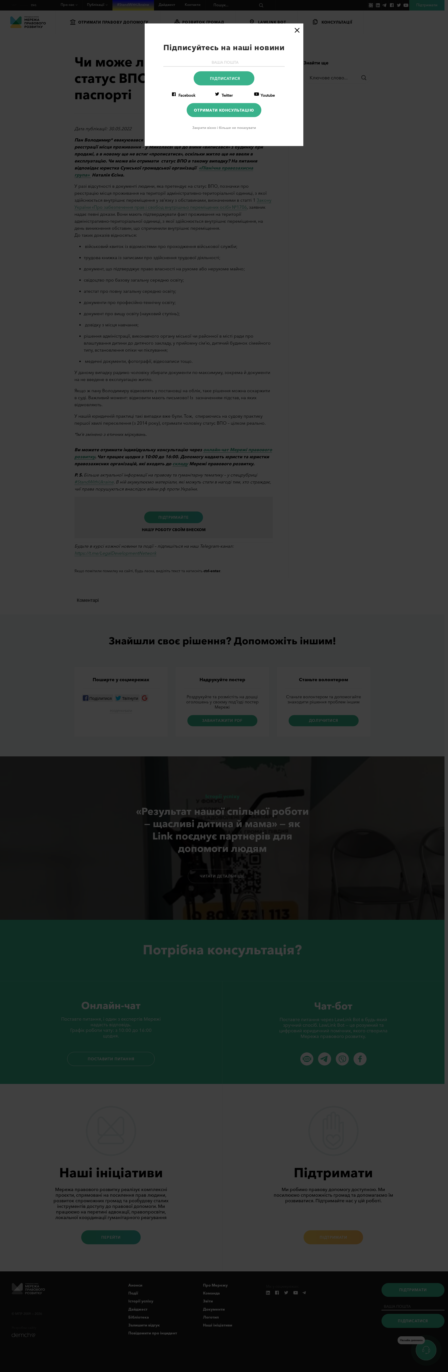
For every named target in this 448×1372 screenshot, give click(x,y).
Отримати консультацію (224, 110)
